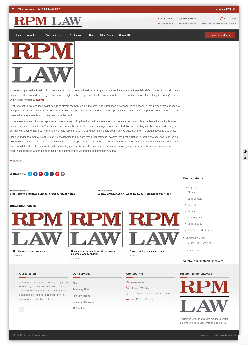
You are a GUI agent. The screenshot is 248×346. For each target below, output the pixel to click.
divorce (40, 99)
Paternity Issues (81, 295)
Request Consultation (220, 35)
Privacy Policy (40, 335)
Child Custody (195, 224)
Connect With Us (226, 9)
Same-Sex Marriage (83, 302)
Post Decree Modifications (201, 230)
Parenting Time (195, 217)
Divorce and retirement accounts (147, 251)
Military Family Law (195, 238)
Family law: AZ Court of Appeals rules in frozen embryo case (134, 193)
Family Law (191, 187)
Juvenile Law (192, 250)
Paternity (192, 211)
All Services (79, 308)
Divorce (191, 192)
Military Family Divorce (199, 243)
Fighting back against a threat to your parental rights (42, 193)
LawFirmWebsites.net (224, 335)
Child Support (195, 199)
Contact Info (134, 273)
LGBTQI (192, 205)
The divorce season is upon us (29, 251)
